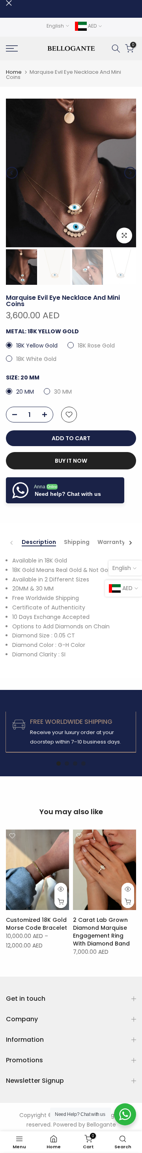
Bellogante (101, 1125)
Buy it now (71, 461)
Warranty (111, 542)
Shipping (77, 542)
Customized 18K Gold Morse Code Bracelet (36, 924)
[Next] (130, 173)
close (9, 3)
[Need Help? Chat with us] (125, 1114)
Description (39, 542)
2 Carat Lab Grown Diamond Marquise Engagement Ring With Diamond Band (101, 931)
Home (14, 72)
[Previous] (12, 173)
